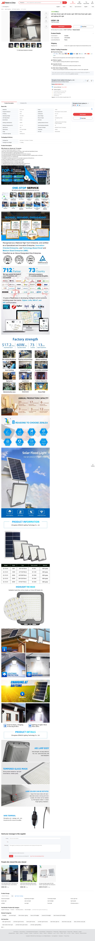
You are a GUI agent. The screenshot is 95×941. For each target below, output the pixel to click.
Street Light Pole (74, 898)
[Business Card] (91, 109)
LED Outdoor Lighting (16, 9)
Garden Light (4, 901)
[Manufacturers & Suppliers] (8, 2)
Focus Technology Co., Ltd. (39, 935)
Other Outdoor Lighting (23, 915)
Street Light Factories (30, 921)
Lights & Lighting (8, 9)
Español (21, 933)
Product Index (69, 931)
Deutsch (45, 933)
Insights (80, 931)
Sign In (53, 97)
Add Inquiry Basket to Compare (25, 50)
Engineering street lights (29, 898)
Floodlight (4, 915)
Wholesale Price (49, 931)
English (17, 933)
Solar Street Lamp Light (66, 921)
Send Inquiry (61, 26)
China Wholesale (42, 931)
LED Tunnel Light (12, 915)
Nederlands (50, 933)
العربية (54, 933)
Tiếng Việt (77, 933)
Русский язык (36, 933)
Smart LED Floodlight (35, 915)
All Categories (6, 6)
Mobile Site (75, 931)
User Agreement (55, 935)
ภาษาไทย (68, 933)
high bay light (73, 901)
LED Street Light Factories (18, 921)
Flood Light (50, 903)
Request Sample (76, 29)
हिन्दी (65, 933)
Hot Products (16, 931)
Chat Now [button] (84, 26)
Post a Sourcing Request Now (37, 856)
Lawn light (26, 903)
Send (11, 856)
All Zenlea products (74, 903)
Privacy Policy (66, 935)
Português (26, 933)
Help (71, 6)
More (2, 927)
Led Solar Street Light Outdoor (22, 924)
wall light (3, 903)
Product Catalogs (19, 896)
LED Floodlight (23, 9)
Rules (93, 6)
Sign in (92, 3)
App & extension (78, 6)
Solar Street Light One (54, 921)
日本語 (61, 933)
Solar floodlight (51, 901)
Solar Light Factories (6, 921)
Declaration (61, 935)
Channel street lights (5, 898)
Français (30, 933)
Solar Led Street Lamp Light (79, 921)
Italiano (41, 933)
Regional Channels (63, 931)
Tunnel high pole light (52, 898)
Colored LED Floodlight (46, 915)
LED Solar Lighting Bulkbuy (35, 924)
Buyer (64, 6)
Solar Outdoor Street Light (7, 924)
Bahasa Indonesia (83, 933)
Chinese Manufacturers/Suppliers (32, 931)
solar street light (27, 901)
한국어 (58, 933)
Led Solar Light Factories (43, 921)
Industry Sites (55, 931)
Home (2, 9)
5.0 (73, 105)
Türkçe (73, 933)
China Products (22, 931)
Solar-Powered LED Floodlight (59, 915)
